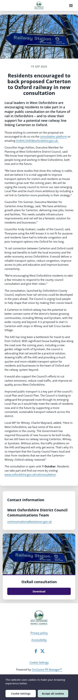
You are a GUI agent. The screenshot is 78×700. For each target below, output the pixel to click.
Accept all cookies (53, 693)
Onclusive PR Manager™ (47, 669)
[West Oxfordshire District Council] (39, 617)
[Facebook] (36, 651)
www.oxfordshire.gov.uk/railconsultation (30, 474)
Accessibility (39, 640)
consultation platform (53, 136)
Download (39, 591)
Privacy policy (39, 633)
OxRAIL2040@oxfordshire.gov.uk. (37, 140)
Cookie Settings (39, 662)
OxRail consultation (39, 581)
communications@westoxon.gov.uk (29, 521)
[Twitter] (42, 651)
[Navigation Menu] (71, 5)
